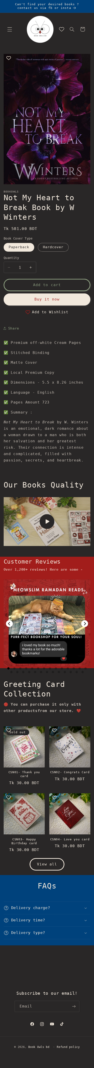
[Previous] (9, 623)
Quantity (11, 258)
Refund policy (68, 1047)
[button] (9, 29)
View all (47, 864)
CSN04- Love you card (70, 839)
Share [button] (13, 328)
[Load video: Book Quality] (47, 521)
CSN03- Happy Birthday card (24, 841)
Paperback (19, 247)
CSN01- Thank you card (24, 774)
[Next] (84, 623)
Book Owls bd (39, 1047)
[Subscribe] (74, 1006)
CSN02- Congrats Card (70, 772)
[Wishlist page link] (61, 29)
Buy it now (47, 299)
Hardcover (53, 247)
